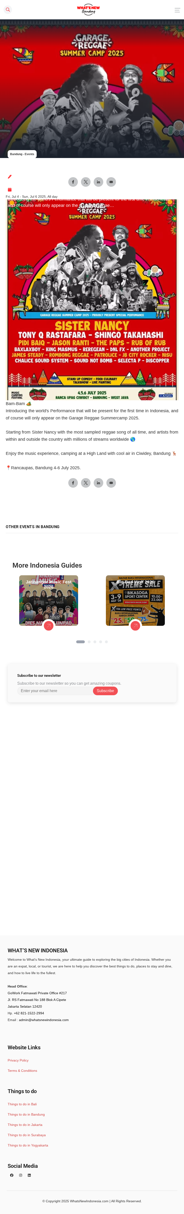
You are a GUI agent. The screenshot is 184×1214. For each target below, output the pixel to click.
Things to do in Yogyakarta (28, 1145)
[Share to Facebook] (73, 483)
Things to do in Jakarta (25, 1125)
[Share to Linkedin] (98, 483)
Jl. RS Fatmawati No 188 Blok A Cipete (37, 1000)
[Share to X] (86, 483)
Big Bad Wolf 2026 (135, 582)
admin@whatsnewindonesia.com (44, 1020)
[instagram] (20, 1175)
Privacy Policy (18, 1060)
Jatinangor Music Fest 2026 (48, 584)
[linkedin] (29, 1175)
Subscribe (105, 691)
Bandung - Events (22, 154)
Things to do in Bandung (26, 1114)
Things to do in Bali (22, 1104)
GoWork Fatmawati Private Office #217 (37, 993)
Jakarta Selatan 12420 (25, 1006)
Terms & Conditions (22, 1071)
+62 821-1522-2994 (29, 1013)
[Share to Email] (111, 483)
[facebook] (11, 1175)
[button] (80, 641)
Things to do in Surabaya (27, 1135)
